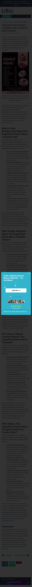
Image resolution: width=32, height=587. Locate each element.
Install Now (15, 290)
